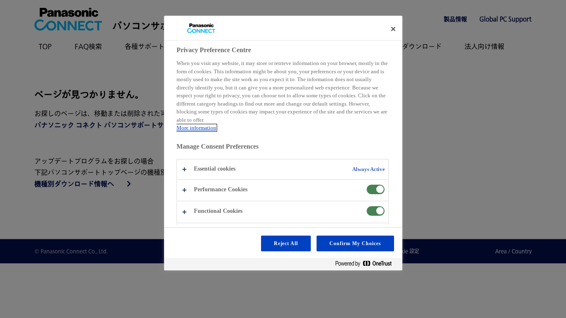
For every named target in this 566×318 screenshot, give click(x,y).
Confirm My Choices (355, 243)
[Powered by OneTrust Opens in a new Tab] (366, 265)
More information (196, 128)
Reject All (286, 243)
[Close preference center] (393, 29)
